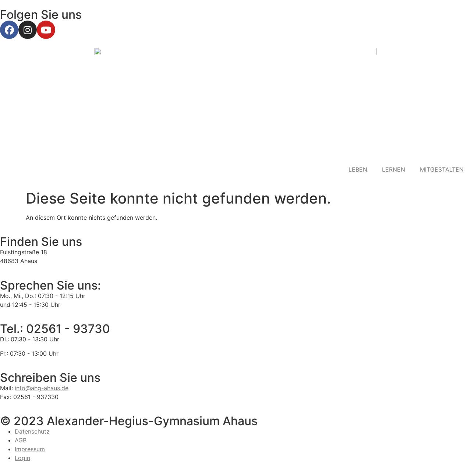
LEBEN (357, 169)
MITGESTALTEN (442, 169)
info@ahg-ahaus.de (41, 388)
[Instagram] (27, 30)
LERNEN (393, 169)
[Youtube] (46, 30)
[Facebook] (9, 30)
